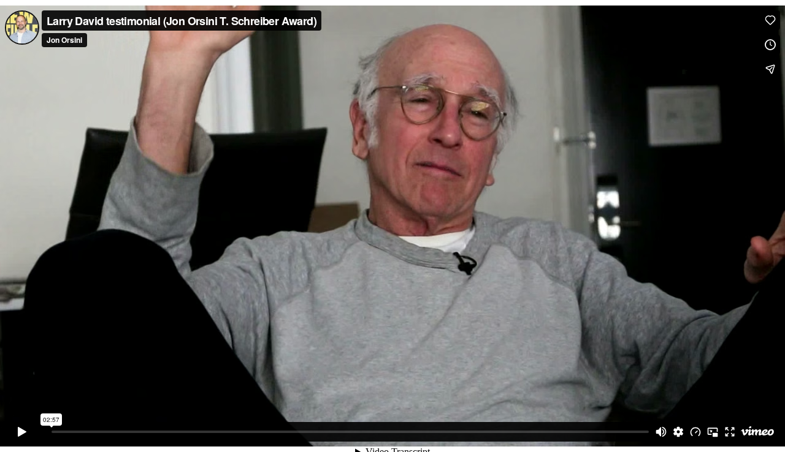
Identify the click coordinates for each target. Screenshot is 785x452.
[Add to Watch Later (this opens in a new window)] (770, 45)
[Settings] (678, 431)
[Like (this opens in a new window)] (770, 20)
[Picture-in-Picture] (712, 431)
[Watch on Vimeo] (757, 431)
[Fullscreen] (729, 431)
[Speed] (695, 431)
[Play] (22, 432)
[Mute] (661, 431)
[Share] (770, 69)
